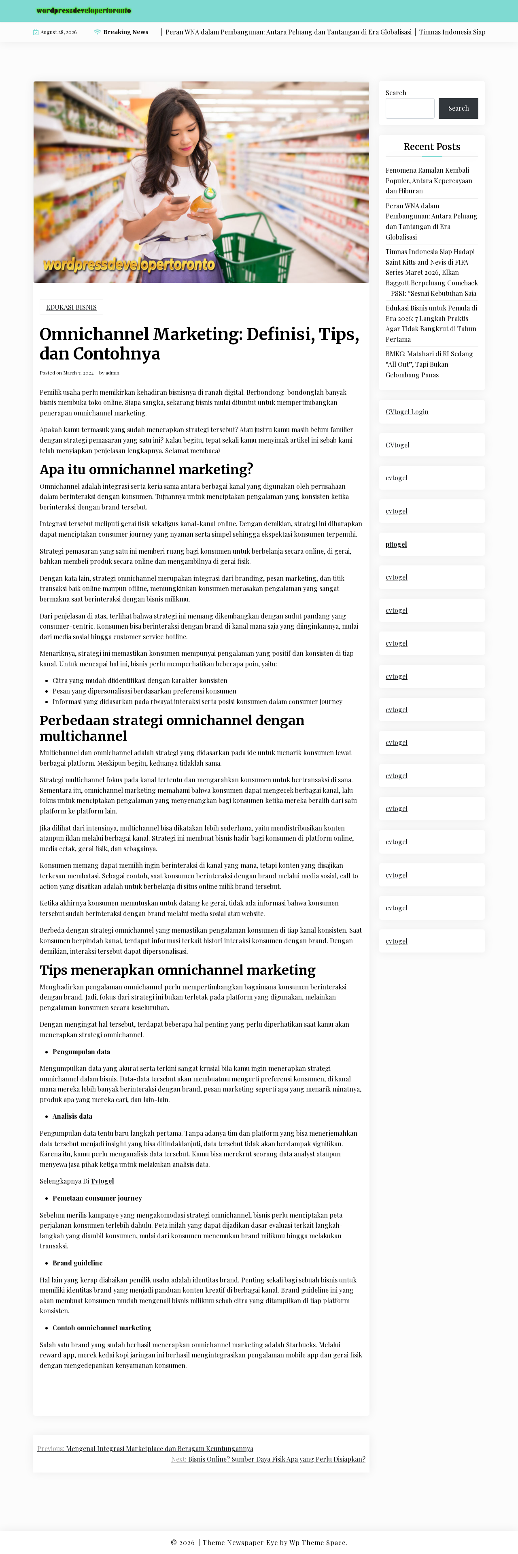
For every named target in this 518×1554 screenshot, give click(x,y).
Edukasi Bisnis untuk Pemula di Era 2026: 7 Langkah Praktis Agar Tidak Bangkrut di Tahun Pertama (431, 323)
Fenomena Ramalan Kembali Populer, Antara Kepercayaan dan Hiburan (429, 180)
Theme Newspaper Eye (240, 1542)
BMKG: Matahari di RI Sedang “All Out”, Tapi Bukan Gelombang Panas (429, 364)
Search (396, 92)
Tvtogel (102, 1181)
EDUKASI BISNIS (71, 307)
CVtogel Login (407, 411)
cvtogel (397, 477)
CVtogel (398, 445)
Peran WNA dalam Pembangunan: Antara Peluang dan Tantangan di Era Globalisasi (432, 221)
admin (112, 372)
